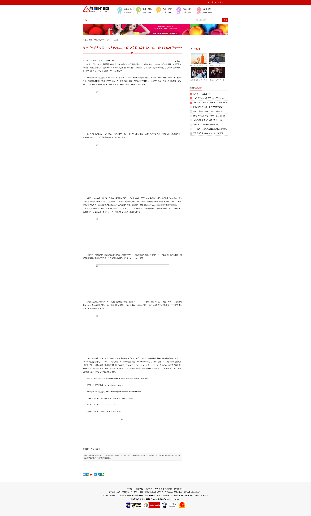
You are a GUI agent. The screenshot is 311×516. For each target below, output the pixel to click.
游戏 (205, 9)
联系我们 (139, 489)
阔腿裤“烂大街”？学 (217, 65)
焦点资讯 (128, 9)
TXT (183, 489)
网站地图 (177, 489)
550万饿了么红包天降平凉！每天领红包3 (208, 98)
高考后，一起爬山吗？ (201, 94)
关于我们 (130, 489)
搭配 (150, 12)
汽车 (165, 9)
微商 (210, 12)
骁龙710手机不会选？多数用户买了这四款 (209, 116)
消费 (205, 12)
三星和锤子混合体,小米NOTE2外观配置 (208, 133)
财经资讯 (128, 12)
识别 (170, 12)
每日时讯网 (99, 40)
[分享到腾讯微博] (95, 474)
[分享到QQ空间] (87, 474)
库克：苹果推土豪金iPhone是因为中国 (207, 111)
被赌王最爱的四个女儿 (198, 80)
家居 (185, 9)
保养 (170, 9)
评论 (177, 61)
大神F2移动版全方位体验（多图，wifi (207, 120)
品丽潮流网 (95, 449)
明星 (150, 9)
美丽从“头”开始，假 (217, 80)
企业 (185, 12)
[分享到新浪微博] (91, 474)
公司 (190, 9)
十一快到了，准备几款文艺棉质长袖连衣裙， (210, 129)
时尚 (165, 12)
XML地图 (158, 489)
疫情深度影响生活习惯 (198, 65)
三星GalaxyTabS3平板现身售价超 (205, 124)
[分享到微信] (102, 474)
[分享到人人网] (99, 474)
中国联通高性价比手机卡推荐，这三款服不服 (210, 103)
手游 (190, 12)
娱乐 (144, 9)
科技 (144, 12)
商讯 (210, 9)
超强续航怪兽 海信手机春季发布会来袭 (208, 107)
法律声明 (149, 489)
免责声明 (168, 489)
